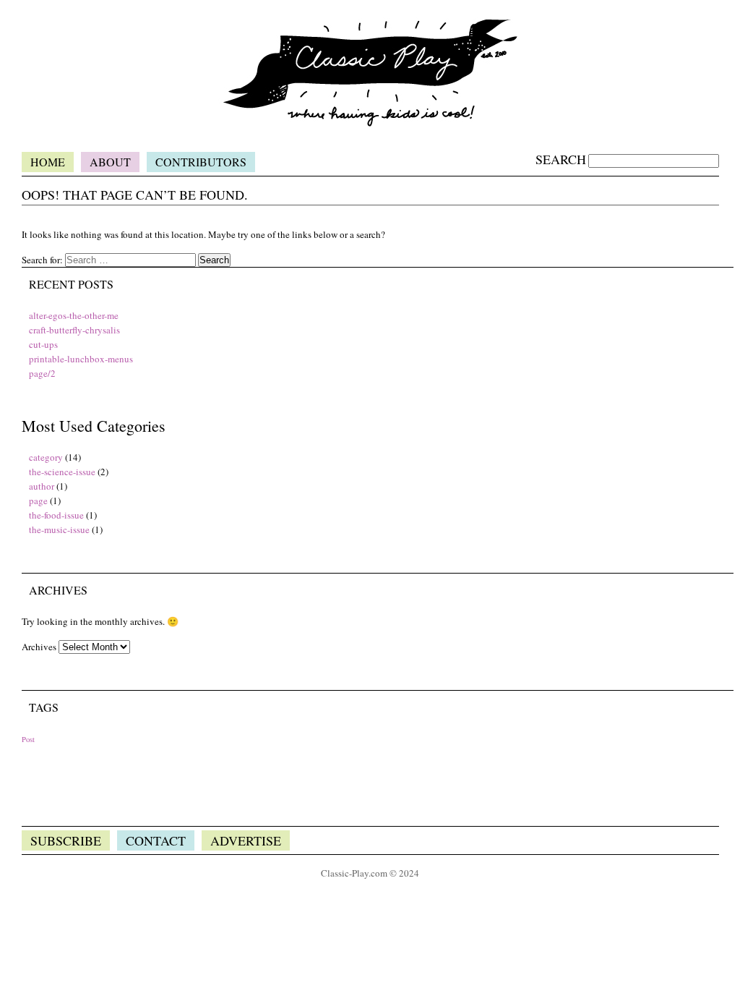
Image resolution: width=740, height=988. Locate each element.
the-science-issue (62, 471)
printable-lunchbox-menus (81, 358)
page (38, 500)
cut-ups (43, 344)
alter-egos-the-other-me (74, 315)
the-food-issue (56, 514)
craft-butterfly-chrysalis (74, 329)
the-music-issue (59, 529)
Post (28, 739)
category (46, 457)
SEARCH (560, 159)
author (41, 486)
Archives (39, 646)
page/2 (42, 373)
